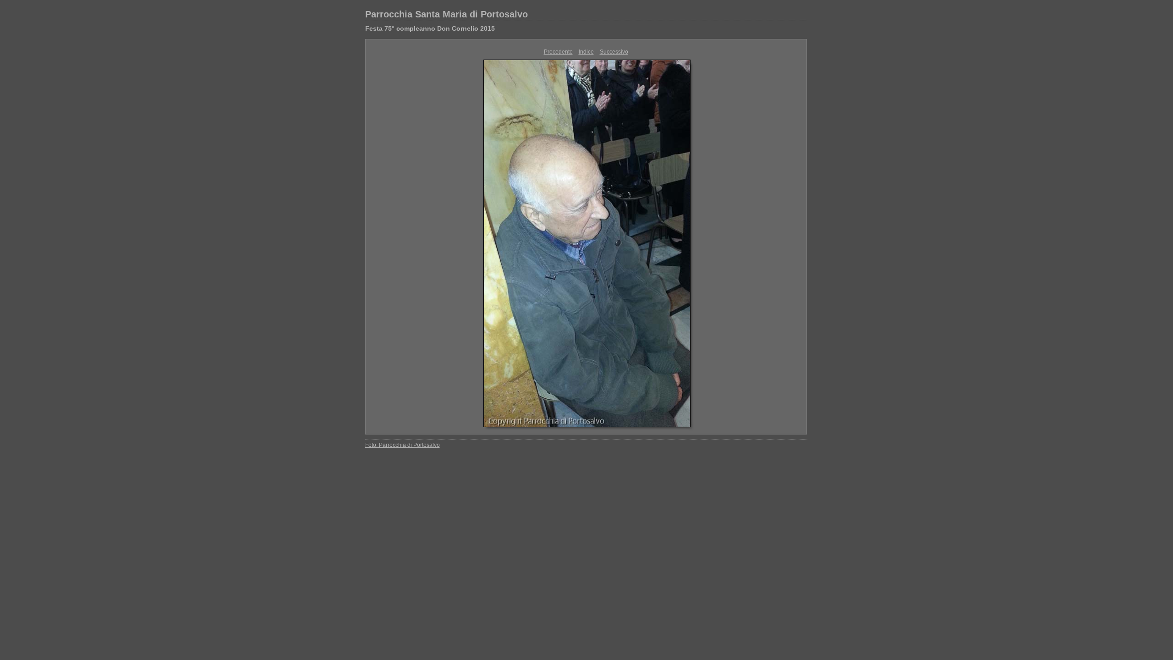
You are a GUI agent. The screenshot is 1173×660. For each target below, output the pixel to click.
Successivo (614, 52)
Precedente (558, 52)
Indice (586, 52)
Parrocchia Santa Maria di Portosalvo (446, 14)
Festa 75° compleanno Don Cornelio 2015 (430, 28)
